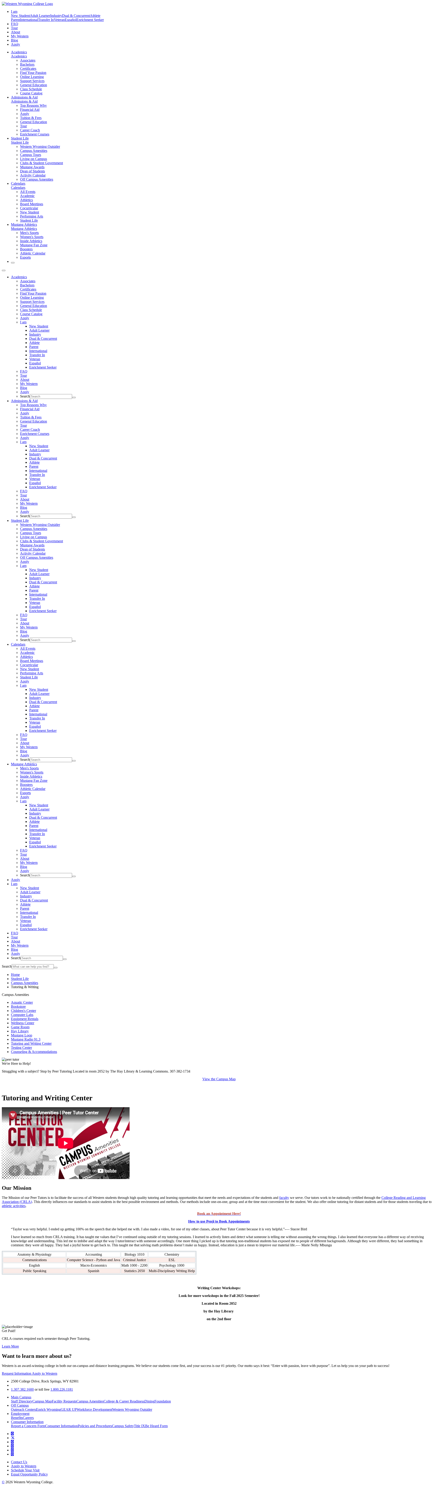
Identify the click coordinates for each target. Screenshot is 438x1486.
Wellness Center (22, 1023)
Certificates (28, 68)
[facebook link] (12, 1434)
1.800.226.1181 (61, 1389)
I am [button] (14, 11)
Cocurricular (29, 208)
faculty (284, 1198)
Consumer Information (61, 1426)
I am (23, 322)
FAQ (14, 24)
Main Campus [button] (21, 1397)
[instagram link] (12, 1446)
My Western (20, 36)
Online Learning (32, 77)
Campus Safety (123, 1426)
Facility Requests (64, 1401)
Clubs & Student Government (41, 163)
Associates (27, 60)
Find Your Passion (33, 73)
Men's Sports (29, 233)
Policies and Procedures (95, 1426)
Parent (15, 20)
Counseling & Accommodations (34, 1052)
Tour (14, 28)
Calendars (18, 183)
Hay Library (20, 1031)
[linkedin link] (12, 1450)
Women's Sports (31, 237)
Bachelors (27, 64)
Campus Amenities (33, 151)
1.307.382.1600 (22, 1389)
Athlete (95, 16)
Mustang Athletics (24, 224)
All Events (27, 192)
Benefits (17, 1418)
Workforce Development (94, 1409)
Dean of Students (32, 171)
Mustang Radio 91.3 (25, 1039)
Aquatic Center (22, 1002)
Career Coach (30, 130)
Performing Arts (31, 216)
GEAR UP (69, 1409)
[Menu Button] (3, 270)
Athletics (26, 200)
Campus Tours (30, 155)
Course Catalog (31, 93)
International (29, 20)
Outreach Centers (23, 1409)
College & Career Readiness (124, 1401)
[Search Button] (13, 262)
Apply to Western (44, 1373)
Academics (19, 52)
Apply (15, 44)
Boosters (26, 249)
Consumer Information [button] (27, 1422)
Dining (149, 1401)
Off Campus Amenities (36, 179)
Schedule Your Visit (25, 1470)
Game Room (20, 1027)
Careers (28, 1418)
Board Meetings (31, 204)
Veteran (59, 20)
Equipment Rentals (24, 1019)
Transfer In (46, 20)
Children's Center (23, 1011)
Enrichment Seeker (90, 20)
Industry (56, 16)
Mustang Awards (32, 167)
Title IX (139, 1426)
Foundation (162, 1401)
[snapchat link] (12, 1454)
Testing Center (21, 1048)
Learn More (10, 1346)
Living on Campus (33, 159)
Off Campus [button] (20, 1405)
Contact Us (19, 1462)
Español (70, 20)
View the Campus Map (219, 1079)
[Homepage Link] (27, 4)
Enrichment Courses (34, 134)
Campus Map (42, 1401)
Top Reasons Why (33, 105)
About (15, 32)
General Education (33, 85)
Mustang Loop (21, 1035)
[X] (13, 1438)
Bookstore (18, 1006)
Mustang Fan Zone (33, 245)
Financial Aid (29, 110)
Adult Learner (40, 16)
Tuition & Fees (31, 118)
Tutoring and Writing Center (31, 1043)
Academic (27, 196)
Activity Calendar (33, 175)
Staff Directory (21, 1401)
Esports (25, 257)
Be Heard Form (156, 1426)
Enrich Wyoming (48, 1409)
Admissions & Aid (24, 97)
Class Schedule (31, 89)
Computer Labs (22, 1015)
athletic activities (14, 1206)
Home (15, 975)
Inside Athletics (31, 241)
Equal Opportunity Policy (29, 1474)
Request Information (17, 1373)
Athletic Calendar (32, 253)
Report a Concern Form (28, 1426)
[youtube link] (12, 1442)
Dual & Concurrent (76, 16)
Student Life (20, 138)
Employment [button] (20, 1414)
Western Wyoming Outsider (40, 146)
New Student (20, 16)
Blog (14, 40)
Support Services (32, 81)
